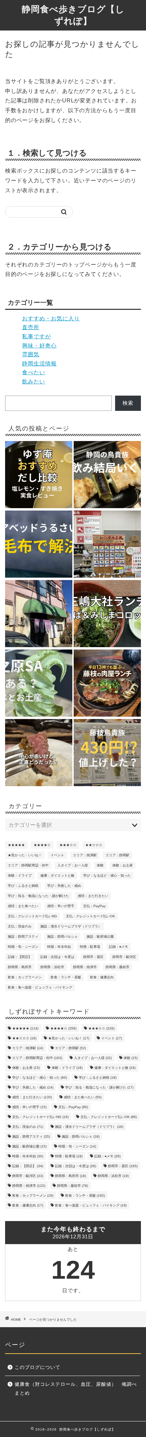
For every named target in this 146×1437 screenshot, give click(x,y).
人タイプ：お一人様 (72, 865)
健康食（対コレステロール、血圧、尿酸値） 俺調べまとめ (76, 1389)
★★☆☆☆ (93, 845)
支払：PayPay (94, 906)
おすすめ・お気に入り (51, 318)
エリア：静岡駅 (117, 855)
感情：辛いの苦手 (60, 906)
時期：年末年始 (59, 947)
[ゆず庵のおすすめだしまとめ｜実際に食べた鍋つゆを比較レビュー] (38, 475)
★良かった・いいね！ (25, 855)
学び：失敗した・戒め (64, 885)
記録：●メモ (118, 947)
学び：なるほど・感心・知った (107, 875)
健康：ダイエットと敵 (57, 875)
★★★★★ (16, 845)
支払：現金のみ (20, 926)
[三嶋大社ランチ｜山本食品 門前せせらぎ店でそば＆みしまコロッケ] (107, 614)
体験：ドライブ (20, 875)
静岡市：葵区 (93, 957)
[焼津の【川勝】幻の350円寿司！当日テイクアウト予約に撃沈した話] (38, 614)
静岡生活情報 (39, 363)
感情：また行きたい (93, 896)
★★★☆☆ (67, 845)
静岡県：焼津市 (85, 967)
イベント (57, 855)
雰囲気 (30, 354)
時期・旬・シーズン (23, 947)
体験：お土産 (122, 865)
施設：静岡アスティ (23, 936)
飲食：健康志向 (102, 977)
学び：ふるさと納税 (23, 885)
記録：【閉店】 (20, 957)
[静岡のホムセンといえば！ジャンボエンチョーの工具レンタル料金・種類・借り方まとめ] (107, 545)
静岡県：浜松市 (52, 967)
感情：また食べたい (23, 906)
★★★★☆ (42, 845)
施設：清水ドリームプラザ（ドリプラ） (71, 926)
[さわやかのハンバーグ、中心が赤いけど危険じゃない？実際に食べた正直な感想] (38, 753)
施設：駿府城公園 (100, 936)
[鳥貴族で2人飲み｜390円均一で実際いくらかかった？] (107, 475)
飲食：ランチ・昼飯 (66, 977)
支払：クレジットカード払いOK (90, 916)
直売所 (30, 327)
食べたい (33, 372)
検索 (128, 403)
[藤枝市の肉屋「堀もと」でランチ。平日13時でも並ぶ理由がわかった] (107, 684)
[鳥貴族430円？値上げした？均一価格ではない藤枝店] (107, 753)
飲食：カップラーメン (25, 977)
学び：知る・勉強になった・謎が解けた (38, 896)
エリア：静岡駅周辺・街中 (28, 865)
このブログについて (37, 1367)
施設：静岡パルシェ (62, 936)
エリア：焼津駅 (85, 855)
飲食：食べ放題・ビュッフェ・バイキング (40, 987)
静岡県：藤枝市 (117, 967)
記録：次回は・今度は (57, 957)
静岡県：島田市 (20, 967)
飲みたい (33, 381)
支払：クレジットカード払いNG (32, 916)
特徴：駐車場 (90, 947)
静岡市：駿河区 (124, 957)
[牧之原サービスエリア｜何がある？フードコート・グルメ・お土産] (38, 684)
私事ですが (36, 336)
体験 (100, 865)
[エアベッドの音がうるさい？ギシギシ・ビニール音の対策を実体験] (38, 545)
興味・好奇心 (39, 345)
